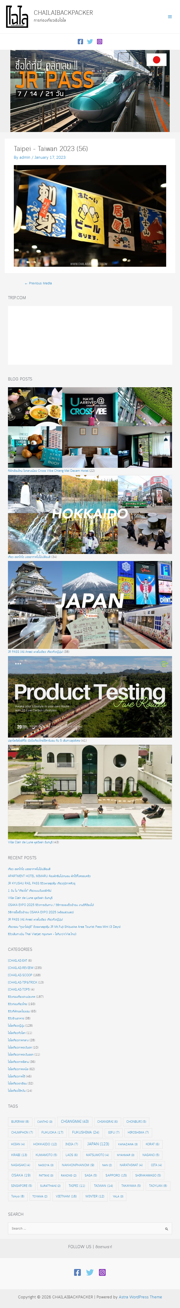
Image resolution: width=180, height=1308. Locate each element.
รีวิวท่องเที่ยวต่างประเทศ (21, 997)
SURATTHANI (50, 1186)
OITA (156, 1165)
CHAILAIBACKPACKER (63, 13)
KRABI (19, 1155)
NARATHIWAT (131, 1165)
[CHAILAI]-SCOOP (20, 975)
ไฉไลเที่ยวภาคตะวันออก (21, 1055)
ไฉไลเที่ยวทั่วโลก (17, 1033)
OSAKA (20, 1175)
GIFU (114, 1132)
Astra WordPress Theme (140, 1297)
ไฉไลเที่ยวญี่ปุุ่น (16, 1026)
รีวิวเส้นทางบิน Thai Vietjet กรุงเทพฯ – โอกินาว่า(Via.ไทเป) (42, 934)
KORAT (152, 1144)
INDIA (71, 1144)
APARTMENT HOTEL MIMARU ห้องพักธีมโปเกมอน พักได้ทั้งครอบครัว (49, 876)
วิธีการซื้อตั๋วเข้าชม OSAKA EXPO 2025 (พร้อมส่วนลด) (41, 912)
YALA (118, 1197)
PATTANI (46, 1176)
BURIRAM (20, 1122)
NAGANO (150, 1155)
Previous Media (38, 283)
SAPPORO (116, 1175)
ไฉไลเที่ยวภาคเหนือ (18, 1069)
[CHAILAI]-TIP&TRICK (22, 983)
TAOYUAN (158, 1186)
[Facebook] (80, 42)
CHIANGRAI (107, 1122)
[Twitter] (90, 42)
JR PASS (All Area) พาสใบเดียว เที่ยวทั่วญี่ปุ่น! (35, 652)
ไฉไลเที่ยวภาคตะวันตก (20, 1048)
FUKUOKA (52, 1132)
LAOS (72, 1155)
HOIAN (18, 1144)
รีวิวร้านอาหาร (16, 1019)
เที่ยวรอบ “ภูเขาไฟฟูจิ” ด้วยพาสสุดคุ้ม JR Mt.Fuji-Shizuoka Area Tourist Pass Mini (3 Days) (65, 927)
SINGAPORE (21, 1186)
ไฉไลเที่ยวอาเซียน (17, 1084)
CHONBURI (136, 1122)
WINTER (94, 1196)
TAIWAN (103, 1186)
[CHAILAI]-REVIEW (21, 968)
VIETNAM (66, 1196)
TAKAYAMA (131, 1186)
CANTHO (44, 1122)
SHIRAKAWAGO (148, 1175)
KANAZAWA (128, 1144)
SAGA (91, 1175)
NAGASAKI (20, 1165)
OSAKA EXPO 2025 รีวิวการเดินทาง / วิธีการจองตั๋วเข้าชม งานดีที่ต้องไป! (51, 905)
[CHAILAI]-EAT (17, 961)
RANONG (68, 1176)
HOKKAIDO (45, 1144)
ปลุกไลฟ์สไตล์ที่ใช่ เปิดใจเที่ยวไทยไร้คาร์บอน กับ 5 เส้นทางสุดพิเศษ (44, 741)
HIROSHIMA (138, 1132)
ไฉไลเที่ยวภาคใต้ (16, 1077)
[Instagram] (100, 42)
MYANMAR (125, 1155)
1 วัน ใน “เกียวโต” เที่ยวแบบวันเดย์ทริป (29, 891)
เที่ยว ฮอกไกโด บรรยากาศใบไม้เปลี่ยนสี (29, 557)
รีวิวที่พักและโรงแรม (19, 1012)
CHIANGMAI (75, 1121)
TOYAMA (39, 1197)
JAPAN (98, 1144)
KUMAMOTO (46, 1155)
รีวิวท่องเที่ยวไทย (17, 1004)
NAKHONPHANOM (78, 1165)
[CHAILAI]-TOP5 (19, 990)
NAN (107, 1165)
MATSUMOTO (97, 1155)
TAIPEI (77, 1186)
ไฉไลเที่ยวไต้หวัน (17, 1091)
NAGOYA (45, 1165)
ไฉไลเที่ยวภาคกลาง (18, 1040)
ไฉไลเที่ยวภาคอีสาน (18, 1062)
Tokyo (17, 1196)
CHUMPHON (22, 1132)
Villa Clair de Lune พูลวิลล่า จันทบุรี (30, 842)
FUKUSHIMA (85, 1132)
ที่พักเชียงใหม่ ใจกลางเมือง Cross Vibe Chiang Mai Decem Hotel (48, 471)
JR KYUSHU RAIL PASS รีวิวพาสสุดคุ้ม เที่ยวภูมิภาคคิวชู (41, 884)
